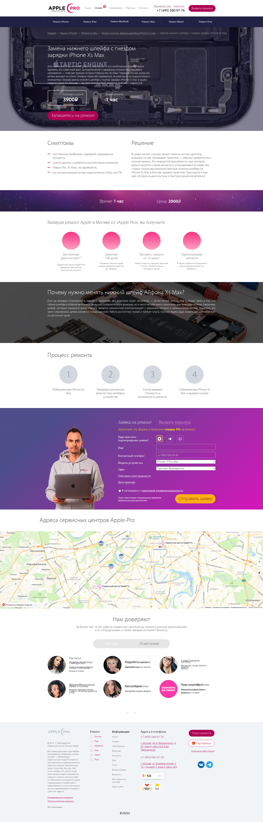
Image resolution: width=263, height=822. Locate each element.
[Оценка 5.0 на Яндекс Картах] (152, 777)
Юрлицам (130, 8)
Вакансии (116, 774)
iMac (96, 750)
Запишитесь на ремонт (73, 115)
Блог (114, 760)
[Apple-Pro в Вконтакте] (201, 764)
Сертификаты (116, 8)
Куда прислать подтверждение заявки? (133, 438)
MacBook (98, 746)
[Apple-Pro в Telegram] (209, 764)
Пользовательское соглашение (60, 797)
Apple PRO (64, 8)
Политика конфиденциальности (60, 801)
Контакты (143, 8)
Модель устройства (130, 463)
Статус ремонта (201, 733)
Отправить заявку (195, 498)
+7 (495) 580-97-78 (152, 757)
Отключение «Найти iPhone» (202, 751)
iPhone (97, 736)
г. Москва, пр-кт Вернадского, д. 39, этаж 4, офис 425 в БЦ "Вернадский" (158, 746)
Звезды (111, 643)
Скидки (99, 8)
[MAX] (160, 438)
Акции (88, 8)
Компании (149, 643)
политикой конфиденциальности (162, 490)
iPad (96, 741)
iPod (96, 759)
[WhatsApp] (181, 438)
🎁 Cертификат (201, 743)
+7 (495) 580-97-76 (152, 737)
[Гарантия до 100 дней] (111, 240)
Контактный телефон (131, 456)
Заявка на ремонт (135, 422)
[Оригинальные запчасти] (191, 240)
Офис (121, 469)
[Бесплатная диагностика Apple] (71, 240)
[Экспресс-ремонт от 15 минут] (152, 240)
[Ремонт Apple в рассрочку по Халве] (200, 813)
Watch (97, 755)
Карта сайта (117, 787)
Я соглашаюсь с (152, 490)
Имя (121, 448)
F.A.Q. (114, 765)
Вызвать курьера (202, 8)
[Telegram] (171, 438)
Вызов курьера (119, 770)
